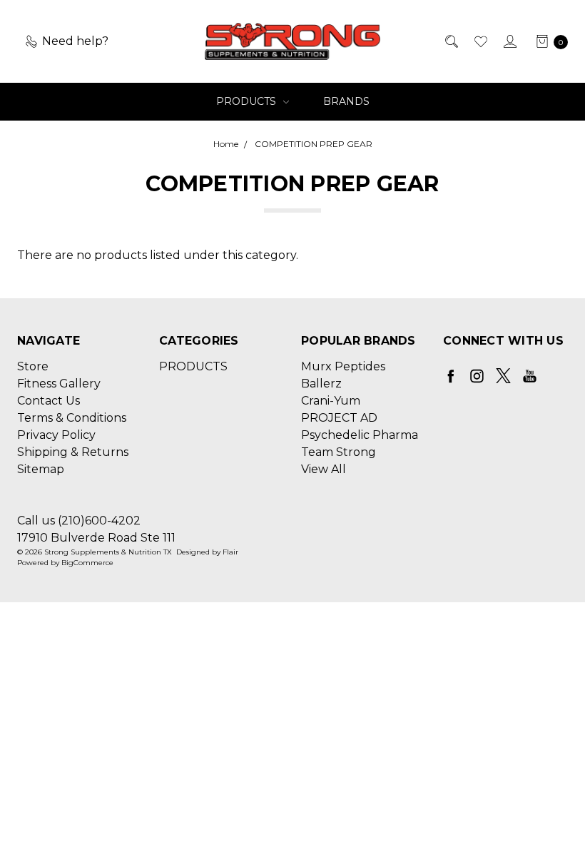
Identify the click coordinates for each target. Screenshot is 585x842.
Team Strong (338, 452)
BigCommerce (87, 562)
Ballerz (321, 383)
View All (323, 469)
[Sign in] (509, 41)
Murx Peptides (343, 366)
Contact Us (48, 400)
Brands (346, 101)
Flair (230, 552)
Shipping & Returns (72, 452)
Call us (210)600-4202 (79, 520)
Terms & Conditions (71, 418)
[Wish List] (480, 41)
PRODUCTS (247, 101)
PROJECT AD (339, 418)
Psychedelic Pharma (359, 435)
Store (33, 366)
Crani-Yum (330, 400)
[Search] (450, 41)
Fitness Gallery (59, 383)
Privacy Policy (56, 435)
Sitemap (40, 469)
